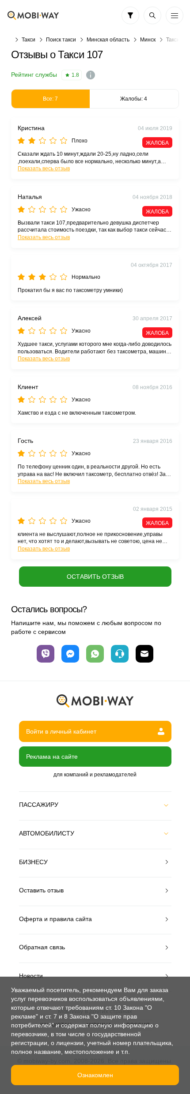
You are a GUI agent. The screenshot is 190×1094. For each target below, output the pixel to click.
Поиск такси (61, 40)
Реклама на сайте (52, 756)
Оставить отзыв (95, 576)
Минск (148, 40)
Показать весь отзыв (44, 168)
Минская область (108, 40)
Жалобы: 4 (133, 99)
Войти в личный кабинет (61, 731)
